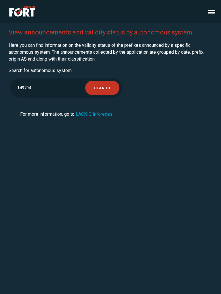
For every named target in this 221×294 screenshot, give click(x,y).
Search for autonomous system (40, 70)
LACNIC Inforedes (94, 114)
